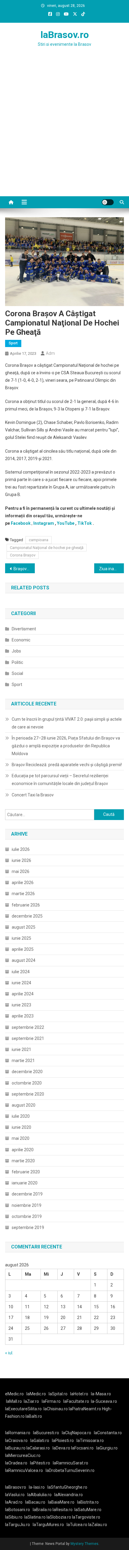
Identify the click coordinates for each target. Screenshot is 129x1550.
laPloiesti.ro (63, 1440)
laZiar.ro (31, 1401)
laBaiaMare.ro (61, 1502)
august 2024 (23, 960)
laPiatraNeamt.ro (85, 1408)
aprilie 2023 (23, 1016)
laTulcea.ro (77, 1524)
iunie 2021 (21, 1049)
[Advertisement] (64, 129)
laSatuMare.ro (87, 1509)
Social (17, 673)
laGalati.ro (39, 1440)
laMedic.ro (36, 1393)
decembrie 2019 (27, 1194)
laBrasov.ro (64, 34)
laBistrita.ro (88, 1502)
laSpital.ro (58, 1393)
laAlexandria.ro (68, 1494)
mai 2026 (20, 871)
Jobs (16, 651)
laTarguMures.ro (48, 1524)
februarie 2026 (26, 905)
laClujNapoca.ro (76, 1432)
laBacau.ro (35, 1502)
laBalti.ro (34, 1416)
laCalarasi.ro (38, 1448)
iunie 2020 (21, 1127)
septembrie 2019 (28, 1227)
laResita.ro (62, 1509)
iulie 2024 (21, 971)
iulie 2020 (21, 1116)
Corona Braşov (22, 555)
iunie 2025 (21, 938)
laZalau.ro (97, 1524)
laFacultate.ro (76, 1401)
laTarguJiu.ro (19, 1524)
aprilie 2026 (23, 882)
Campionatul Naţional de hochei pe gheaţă (46, 547)
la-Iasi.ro (37, 1487)
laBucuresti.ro (46, 1432)
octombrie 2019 (27, 1216)
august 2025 (23, 927)
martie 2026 (23, 893)
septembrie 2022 (28, 1027)
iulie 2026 (21, 849)
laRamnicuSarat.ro (70, 1463)
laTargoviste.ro (86, 1517)
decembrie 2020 (27, 1071)
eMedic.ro (14, 1393)
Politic (17, 662)
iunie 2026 (21, 860)
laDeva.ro (61, 1448)
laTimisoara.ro (90, 1440)
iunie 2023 (21, 1005)
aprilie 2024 (23, 993)
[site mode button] (108, 202)
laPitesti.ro (40, 1463)
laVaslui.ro (16, 1494)
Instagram (43, 523)
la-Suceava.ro (104, 1401)
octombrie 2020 (27, 1083)
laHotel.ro (79, 1393)
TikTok (84, 523)
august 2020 (23, 1105)
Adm (50, 353)
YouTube (65, 523)
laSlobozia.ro (58, 1517)
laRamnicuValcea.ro (24, 1470)
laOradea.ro (16, 1463)
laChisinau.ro (56, 1408)
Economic (21, 640)
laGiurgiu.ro (107, 1448)
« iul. (9, 1352)
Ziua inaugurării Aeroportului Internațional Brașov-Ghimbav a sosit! (111, 568)
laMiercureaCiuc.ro (22, 1455)
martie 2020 (23, 1160)
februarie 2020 (26, 1171)
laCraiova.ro (16, 1440)
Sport (13, 343)
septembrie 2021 (28, 1038)
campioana (38, 540)
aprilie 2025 (23, 949)
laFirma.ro (51, 1401)
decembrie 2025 (27, 916)
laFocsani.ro (82, 1448)
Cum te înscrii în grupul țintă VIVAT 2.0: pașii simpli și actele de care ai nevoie (67, 723)
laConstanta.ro (108, 1432)
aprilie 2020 (23, 1149)
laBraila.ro (42, 1509)
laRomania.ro (17, 1432)
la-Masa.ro (101, 1393)
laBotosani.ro (17, 1509)
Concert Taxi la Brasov (33, 795)
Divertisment (24, 628)
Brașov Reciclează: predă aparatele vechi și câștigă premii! (67, 764)
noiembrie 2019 (26, 1205)
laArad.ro (13, 1502)
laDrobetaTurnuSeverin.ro (70, 1470)
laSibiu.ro (13, 1517)
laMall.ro (14, 1401)
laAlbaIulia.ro (39, 1494)
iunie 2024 (21, 982)
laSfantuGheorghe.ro (67, 1487)
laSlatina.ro (35, 1517)
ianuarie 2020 (25, 1183)
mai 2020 (20, 1138)
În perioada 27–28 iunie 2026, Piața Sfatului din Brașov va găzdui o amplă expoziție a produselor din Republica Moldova (66, 746)
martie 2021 (23, 1060)
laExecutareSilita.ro (23, 1408)
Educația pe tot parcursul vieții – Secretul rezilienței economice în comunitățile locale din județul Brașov (60, 779)
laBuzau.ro (15, 1448)
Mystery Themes (84, 1544)
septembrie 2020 (28, 1094)
